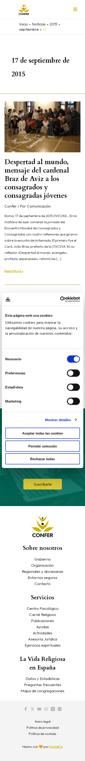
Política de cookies (42, 733)
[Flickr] (60, 709)
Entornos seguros (42, 577)
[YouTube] (39, 709)
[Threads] (53, 709)
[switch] (73, 373)
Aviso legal (43, 721)
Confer (11, 206)
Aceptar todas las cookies (42, 433)
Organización (42, 565)
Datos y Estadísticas (43, 678)
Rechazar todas (42, 459)
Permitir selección (42, 446)
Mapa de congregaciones (42, 690)
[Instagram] (46, 709)
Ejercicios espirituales (43, 645)
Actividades (42, 632)
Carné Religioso (42, 614)
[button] (42, 484)
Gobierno (42, 559)
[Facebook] (26, 709)
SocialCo (56, 746)
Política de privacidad (43, 727)
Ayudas (42, 626)
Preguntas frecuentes (42, 684)
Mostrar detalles (58, 420)
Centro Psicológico (42, 608)
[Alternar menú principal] (75, 9)
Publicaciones (42, 620)
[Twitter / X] (32, 709)
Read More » (14, 270)
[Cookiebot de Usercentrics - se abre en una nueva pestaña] (60, 299)
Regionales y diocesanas (42, 571)
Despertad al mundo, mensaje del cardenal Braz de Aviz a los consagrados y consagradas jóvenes (37, 178)
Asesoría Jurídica (42, 639)
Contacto (42, 583)
